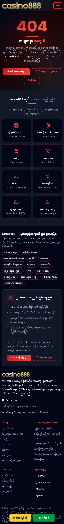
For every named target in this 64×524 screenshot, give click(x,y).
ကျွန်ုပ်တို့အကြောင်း (12, 271)
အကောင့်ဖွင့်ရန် (20, 517)
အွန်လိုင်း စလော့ (30, 253)
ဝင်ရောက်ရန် (9, 277)
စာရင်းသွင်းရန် (43, 271)
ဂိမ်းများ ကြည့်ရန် (48, 71)
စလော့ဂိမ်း (45, 265)
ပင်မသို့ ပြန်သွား (20, 357)
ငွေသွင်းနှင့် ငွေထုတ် (13, 265)
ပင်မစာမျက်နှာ (17, 71)
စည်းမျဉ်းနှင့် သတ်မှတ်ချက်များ (47, 436)
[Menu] (57, 5)
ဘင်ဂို (31, 259)
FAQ (33, 80)
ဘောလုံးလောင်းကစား (14, 259)
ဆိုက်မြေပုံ (39, 459)
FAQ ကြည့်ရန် (45, 357)
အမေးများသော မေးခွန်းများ (47, 454)
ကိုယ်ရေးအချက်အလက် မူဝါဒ (48, 443)
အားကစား (44, 259)
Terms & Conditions (13, 283)
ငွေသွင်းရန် (7, 486)
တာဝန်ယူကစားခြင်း (30, 277)
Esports (31, 265)
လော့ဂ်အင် (44, 517)
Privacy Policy (50, 277)
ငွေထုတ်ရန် (7, 491)
